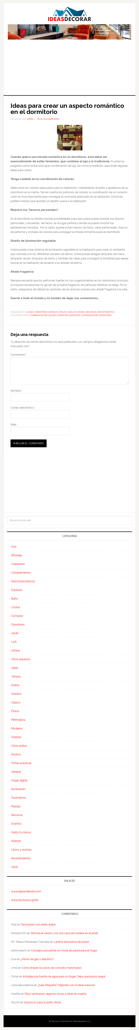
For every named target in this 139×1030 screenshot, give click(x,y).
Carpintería (18, 564)
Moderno (17, 728)
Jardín (14, 633)
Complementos (21, 572)
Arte (13, 546)
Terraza (16, 676)
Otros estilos (19, 745)
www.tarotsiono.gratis (24, 900)
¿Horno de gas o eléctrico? (37, 959)
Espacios (53, 312)
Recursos (91, 312)
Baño (14, 598)
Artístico (16, 693)
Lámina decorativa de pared (71, 941)
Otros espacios (20, 659)
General (16, 771)
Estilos (62, 312)
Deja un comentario (48, 119)
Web (13, 424)
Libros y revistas (21, 849)
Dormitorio (41, 312)
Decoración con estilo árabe (38, 924)
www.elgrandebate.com (26, 891)
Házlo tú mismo (76, 312)
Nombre (16, 390)
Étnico (15, 711)
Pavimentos (18, 797)
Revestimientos (105, 312)
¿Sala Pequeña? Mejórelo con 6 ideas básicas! (66, 985)
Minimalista (18, 719)
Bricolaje (16, 555)
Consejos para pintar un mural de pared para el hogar (64, 950)
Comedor (17, 616)
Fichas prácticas (21, 763)
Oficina (15, 650)
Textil (14, 867)
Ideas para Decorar (69, 14)
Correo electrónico (23, 407)
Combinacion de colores (43, 315)
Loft (14, 641)
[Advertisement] (69, 70)
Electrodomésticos (23, 581)
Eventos (16, 823)
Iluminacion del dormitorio (96, 315)
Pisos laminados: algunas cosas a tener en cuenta (55, 993)
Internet (16, 841)
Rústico (16, 754)
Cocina (15, 607)
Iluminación (18, 789)
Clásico (30, 312)
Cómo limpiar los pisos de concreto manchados (52, 967)
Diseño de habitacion (69, 315)
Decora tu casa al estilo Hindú (42, 1002)
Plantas (16, 806)
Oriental (16, 737)
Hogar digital (19, 780)
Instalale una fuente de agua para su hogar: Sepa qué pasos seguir (64, 976)
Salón (14, 667)
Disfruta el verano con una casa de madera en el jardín (64, 933)
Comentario (19, 354)
